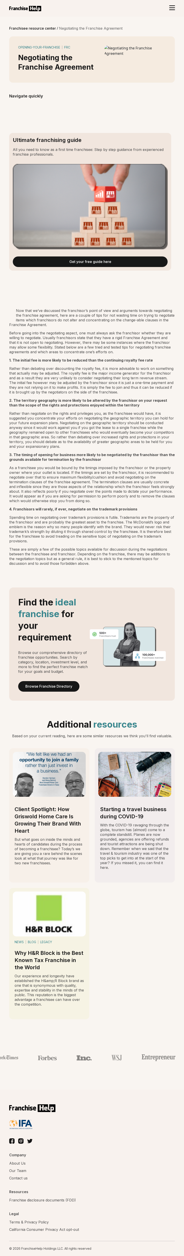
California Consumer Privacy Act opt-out (44, 1229)
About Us (17, 1163)
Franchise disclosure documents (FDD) (42, 1200)
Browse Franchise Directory (48, 686)
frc (67, 47)
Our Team (17, 1170)
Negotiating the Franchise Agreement (91, 28)
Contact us (18, 1178)
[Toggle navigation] (172, 8)
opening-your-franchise (39, 47)
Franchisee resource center (33, 28)
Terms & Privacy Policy (29, 1222)
